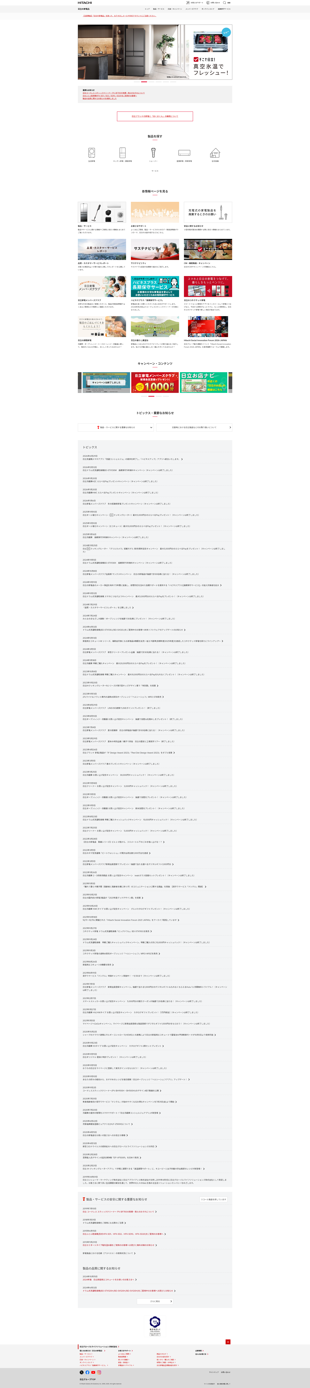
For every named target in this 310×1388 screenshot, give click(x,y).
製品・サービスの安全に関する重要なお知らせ (116, 1199)
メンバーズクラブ (192, 9)
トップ (147, 9)
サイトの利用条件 (209, 1384)
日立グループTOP (88, 1379)
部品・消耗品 (123, 1362)
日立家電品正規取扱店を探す (167, 1365)
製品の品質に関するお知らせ (101, 1268)
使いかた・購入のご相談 (165, 1360)
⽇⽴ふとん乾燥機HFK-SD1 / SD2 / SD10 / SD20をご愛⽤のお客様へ (110, 96)
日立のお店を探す (163, 1357)
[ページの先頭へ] (228, 1341)
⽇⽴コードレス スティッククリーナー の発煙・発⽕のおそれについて (114, 93)
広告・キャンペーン (87, 1360)
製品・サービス (85, 1354)
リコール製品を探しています (213, 1199)
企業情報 (198, 1351)
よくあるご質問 (123, 1354)
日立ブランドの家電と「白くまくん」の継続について (155, 116)
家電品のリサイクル (125, 1365)
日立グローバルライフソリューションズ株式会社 (98, 1347)
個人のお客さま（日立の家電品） (91, 1351)
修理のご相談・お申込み (165, 1362)
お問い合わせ (225, 1372)
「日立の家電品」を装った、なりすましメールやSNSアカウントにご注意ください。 (120, 16)
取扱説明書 (122, 1357)
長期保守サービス (224, 9)
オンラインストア (208, 9)
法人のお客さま (200, 1354)
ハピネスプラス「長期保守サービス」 (93, 1365)
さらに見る (155, 1301)
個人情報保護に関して (223, 1384)
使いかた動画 (123, 1360)
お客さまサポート (124, 1351)
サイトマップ (214, 1372)
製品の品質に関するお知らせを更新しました (100, 98)
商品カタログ (161, 1354)
